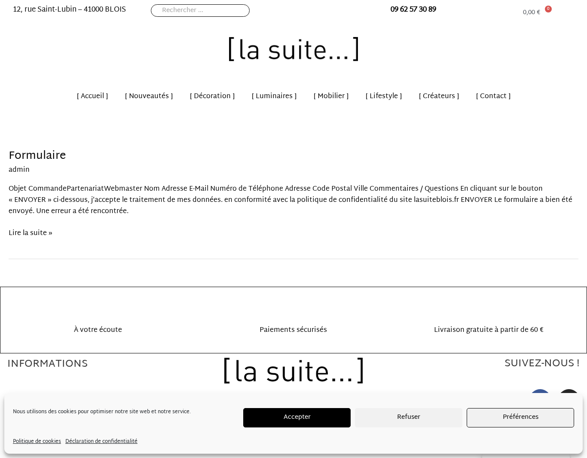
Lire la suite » (30, 233)
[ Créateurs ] (439, 96)
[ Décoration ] (212, 96)
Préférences (520, 417)
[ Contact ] (493, 96)
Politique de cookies (37, 441)
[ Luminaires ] (274, 96)
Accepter (297, 417)
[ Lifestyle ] (384, 96)
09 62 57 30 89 (413, 9)
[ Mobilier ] (331, 96)
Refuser (408, 417)
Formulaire (37, 156)
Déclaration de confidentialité (101, 441)
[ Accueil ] (92, 96)
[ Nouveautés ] (149, 96)
